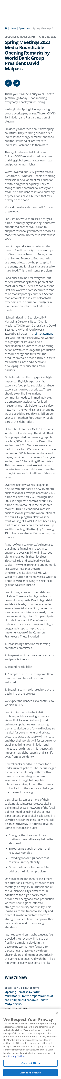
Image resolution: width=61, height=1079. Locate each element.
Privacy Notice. (16, 1056)
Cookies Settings (30, 1063)
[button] (16, 83)
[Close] (57, 1013)
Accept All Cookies (30, 1072)
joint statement (43, 333)
